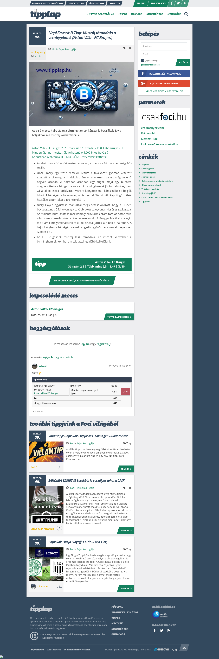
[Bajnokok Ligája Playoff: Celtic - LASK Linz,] (46, 564)
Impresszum (37, 649)
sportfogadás (147, 168)
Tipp (129, 47)
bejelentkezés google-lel (165, 83)
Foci (54, 49)
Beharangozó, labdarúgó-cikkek (157, 180)
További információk (51, 637)
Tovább (125, 469)
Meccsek (117, 623)
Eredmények (119, 629)
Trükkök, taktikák (150, 189)
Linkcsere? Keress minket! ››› (159, 144)
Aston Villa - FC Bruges (47, 309)
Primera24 (148, 133)
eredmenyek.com (152, 128)
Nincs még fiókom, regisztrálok (164, 91)
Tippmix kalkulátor (124, 612)
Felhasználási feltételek (77, 649)
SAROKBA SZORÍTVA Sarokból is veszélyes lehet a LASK (86, 480)
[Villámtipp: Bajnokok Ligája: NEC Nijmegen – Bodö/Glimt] (46, 452)
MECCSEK (136, 14)
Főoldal (117, 607)
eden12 (43, 366)
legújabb (48, 357)
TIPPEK (122, 14)
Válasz (41, 411)
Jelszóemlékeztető (150, 64)
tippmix (145, 164)
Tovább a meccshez (118, 317)
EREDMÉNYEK (154, 14)
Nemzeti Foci (149, 139)
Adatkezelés (54, 649)
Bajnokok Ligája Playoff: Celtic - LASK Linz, (77, 542)
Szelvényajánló (148, 193)
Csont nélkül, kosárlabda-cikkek (157, 197)
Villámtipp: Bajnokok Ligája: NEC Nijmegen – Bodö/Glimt (87, 436)
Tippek (115, 618)
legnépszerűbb (64, 357)
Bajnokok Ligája (67, 49)
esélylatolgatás (148, 172)
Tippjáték (146, 201)
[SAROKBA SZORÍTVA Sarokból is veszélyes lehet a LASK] (46, 504)
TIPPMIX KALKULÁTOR (100, 14)
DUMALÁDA (174, 14)
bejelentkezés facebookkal (165, 73)
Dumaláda (118, 634)
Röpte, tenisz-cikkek (151, 185)
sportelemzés (148, 176)
